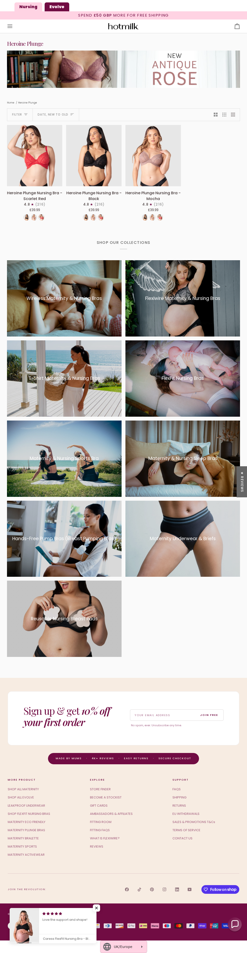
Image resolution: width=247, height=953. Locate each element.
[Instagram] (164, 889)
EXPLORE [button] (97, 780)
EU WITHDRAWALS (185, 813)
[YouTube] (189, 889)
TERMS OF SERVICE (186, 830)
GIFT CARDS (99, 805)
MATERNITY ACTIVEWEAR (26, 854)
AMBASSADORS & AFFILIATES (111, 813)
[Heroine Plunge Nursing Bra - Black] (94, 155)
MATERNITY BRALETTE (23, 838)
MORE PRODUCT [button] (22, 780)
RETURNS (179, 805)
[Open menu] (14, 26)
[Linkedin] (177, 889)
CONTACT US (182, 838)
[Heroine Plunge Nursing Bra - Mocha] (153, 155)
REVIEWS (96, 846)
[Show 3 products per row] (224, 115)
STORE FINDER (100, 789)
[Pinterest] (152, 889)
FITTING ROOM (100, 822)
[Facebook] (127, 889)
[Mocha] (34, 217)
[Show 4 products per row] (234, 115)
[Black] (26, 217)
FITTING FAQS (100, 830)
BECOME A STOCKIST (106, 797)
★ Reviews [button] (242, 481)
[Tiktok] (139, 889)
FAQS (176, 789)
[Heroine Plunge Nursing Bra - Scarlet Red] (34, 155)
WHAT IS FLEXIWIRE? (105, 838)
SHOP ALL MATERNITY (23, 789)
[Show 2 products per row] (215, 115)
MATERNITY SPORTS (22, 846)
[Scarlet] (41, 217)
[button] (96, 908)
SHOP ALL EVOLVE (21, 797)
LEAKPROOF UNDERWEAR (26, 805)
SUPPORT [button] (180, 780)
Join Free (209, 715)
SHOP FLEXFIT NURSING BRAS (29, 813)
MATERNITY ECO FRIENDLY (26, 822)
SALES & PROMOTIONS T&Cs (193, 822)
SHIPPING (179, 797)
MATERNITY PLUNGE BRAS (26, 830)
